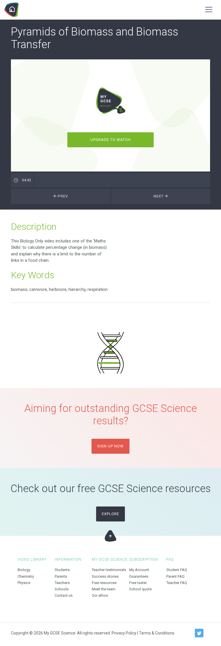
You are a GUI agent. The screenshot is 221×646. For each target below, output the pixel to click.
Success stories (105, 576)
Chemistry (26, 576)
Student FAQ (176, 570)
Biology (24, 570)
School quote (140, 589)
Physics (24, 583)
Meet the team (103, 589)
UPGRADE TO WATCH (110, 140)
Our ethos (100, 595)
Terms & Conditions (156, 633)
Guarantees (138, 576)
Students (62, 570)
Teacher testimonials (109, 570)
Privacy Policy (124, 633)
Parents (61, 576)
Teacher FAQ (176, 583)
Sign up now (110, 446)
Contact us (64, 595)
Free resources (104, 583)
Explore (110, 514)
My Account (139, 570)
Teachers (62, 583)
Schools (61, 589)
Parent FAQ (175, 576)
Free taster (138, 583)
